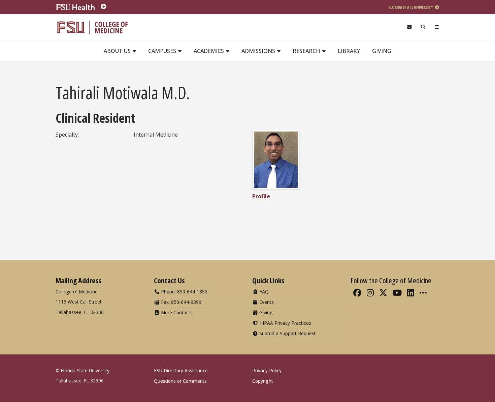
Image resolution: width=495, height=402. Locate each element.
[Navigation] (436, 27)
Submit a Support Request (287, 333)
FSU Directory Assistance (181, 370)
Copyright (262, 381)
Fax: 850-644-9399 (180, 302)
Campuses (162, 51)
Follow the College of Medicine (391, 280)
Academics (209, 51)
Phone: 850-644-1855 (183, 291)
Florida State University (411, 7)
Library (349, 51)
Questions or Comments (180, 381)
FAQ (263, 291)
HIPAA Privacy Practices (284, 323)
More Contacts (176, 312)
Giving (381, 51)
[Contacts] (409, 27)
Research (307, 51)
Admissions (258, 51)
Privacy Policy (267, 370)
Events (266, 302)
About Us (118, 51)
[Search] (423, 27)
